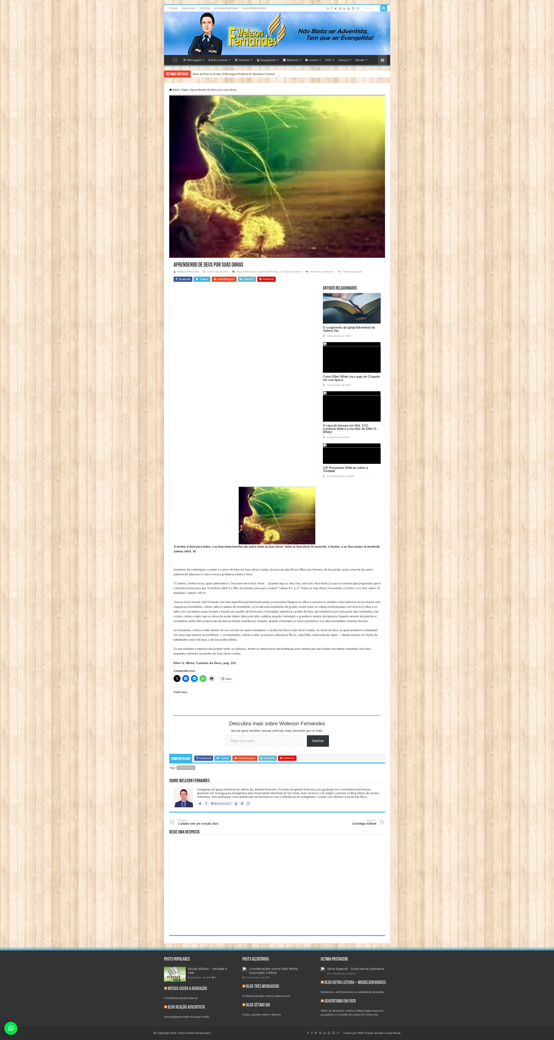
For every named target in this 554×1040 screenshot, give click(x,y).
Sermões (204, 8)
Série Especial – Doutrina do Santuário (355, 969)
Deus (185, 89)
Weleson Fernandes (188, 271)
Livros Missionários (254, 8)
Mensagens (194, 60)
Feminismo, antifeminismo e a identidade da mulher (353, 992)
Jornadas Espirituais (226, 8)
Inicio (175, 89)
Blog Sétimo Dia (258, 1005)
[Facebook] (331, 8)
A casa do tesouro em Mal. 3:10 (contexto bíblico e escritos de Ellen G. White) (350, 429)
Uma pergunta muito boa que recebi (186, 1016)
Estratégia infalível (364, 822)
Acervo (313, 60)
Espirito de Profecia (268, 271)
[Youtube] (348, 8)
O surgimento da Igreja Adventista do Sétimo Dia (349, 329)
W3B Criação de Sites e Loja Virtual (379, 1033)
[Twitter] (335, 8)
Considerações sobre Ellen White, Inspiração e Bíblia (273, 971)
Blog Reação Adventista (186, 1007)
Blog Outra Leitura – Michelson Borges (355, 982)
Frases (173, 8)
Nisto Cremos (219, 60)
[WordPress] (353, 8)
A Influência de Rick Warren (181, 998)
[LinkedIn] (344, 8)
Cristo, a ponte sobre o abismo (261, 1014)
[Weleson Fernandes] (277, 33)
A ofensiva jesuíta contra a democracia (266, 996)
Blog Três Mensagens (262, 986)
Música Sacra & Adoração (187, 988)
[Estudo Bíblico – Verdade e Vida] (175, 974)
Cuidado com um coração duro (198, 822)
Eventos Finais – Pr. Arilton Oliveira (213, 74)
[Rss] (327, 8)
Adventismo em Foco (340, 1001)
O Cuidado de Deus (291, 271)
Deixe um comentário (322, 271)
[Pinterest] (340, 8)
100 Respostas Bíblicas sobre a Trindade (345, 469)
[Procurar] (383, 8)
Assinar (318, 741)
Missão (360, 60)
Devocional (188, 8)
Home (175, 59)
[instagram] (357, 8)
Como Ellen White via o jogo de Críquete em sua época (351, 378)
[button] (10, 1028)
